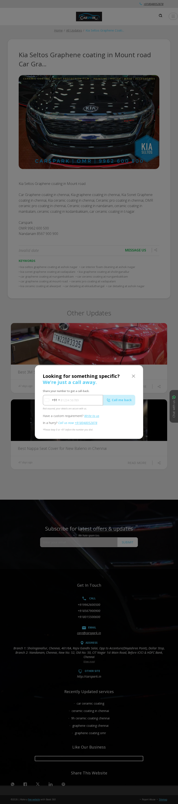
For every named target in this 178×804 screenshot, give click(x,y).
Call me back (122, 400)
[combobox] (51, 400)
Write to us (91, 416)
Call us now (77, 423)
